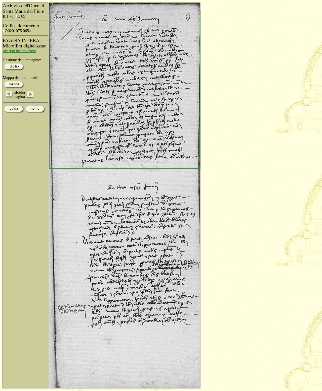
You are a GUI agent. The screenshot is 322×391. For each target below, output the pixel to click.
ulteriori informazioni (19, 51)
